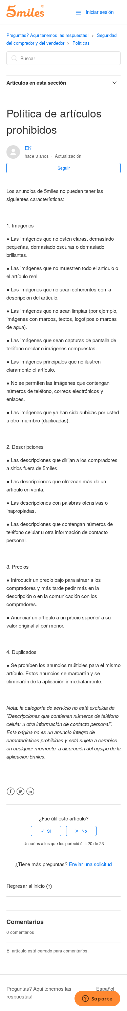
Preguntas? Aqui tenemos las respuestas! (47, 35)
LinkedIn (30, 791)
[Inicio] (25, 15)
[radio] (46, 831)
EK (28, 147)
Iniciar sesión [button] (100, 11)
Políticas (81, 43)
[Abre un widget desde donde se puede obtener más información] (97, 999)
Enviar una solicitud (90, 863)
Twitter (20, 791)
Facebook (10, 791)
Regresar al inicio (25, 885)
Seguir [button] (64, 168)
